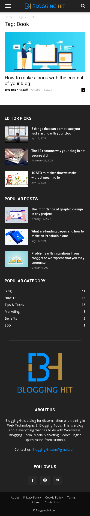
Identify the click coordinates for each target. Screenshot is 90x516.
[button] (83, 6)
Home (9, 17)
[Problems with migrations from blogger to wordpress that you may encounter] (16, 259)
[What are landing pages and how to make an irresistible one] (16, 237)
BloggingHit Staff (16, 89)
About (15, 497)
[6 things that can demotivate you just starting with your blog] (16, 134)
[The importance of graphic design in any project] (16, 215)
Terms (71, 497)
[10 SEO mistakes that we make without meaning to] (16, 179)
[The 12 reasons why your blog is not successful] (16, 157)
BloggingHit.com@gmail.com (53, 449)
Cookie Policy (54, 497)
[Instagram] (45, 480)
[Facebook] (32, 480)
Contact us (52, 502)
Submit (35, 502)
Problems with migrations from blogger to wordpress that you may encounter (57, 258)
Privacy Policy (32, 497)
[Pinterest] (57, 480)
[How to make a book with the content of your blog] (45, 52)
